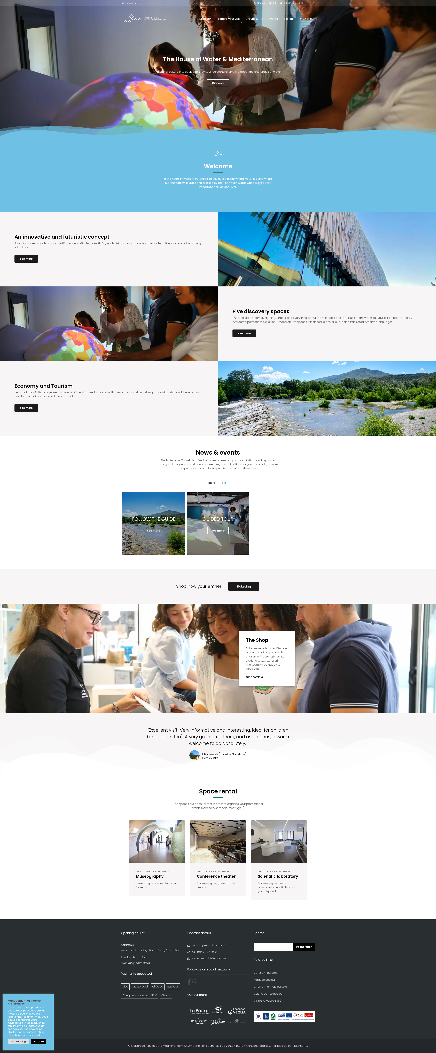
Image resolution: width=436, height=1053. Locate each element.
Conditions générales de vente (212, 1046)
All (223, 483)
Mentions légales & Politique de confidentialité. (277, 1046)
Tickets (289, 19)
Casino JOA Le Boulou (268, 994)
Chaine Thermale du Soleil (271, 987)
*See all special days (135, 963)
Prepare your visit (228, 19)
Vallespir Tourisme (266, 973)
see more (26, 259)
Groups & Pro (254, 19)
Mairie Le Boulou (264, 980)
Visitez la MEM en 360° (268, 1001)
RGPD (239, 1046)
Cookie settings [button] (18, 1041)
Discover (205, 19)
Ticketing (243, 586)
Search (304, 947)
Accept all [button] (38, 1041)
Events (273, 19)
